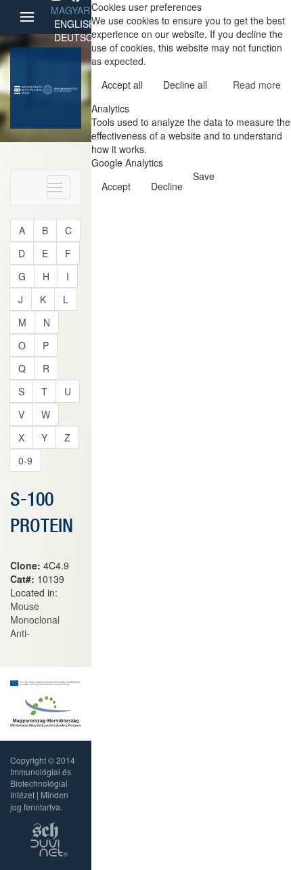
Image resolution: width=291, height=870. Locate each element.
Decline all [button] (185, 84)
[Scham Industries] (45, 829)
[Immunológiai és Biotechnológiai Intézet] (28, 88)
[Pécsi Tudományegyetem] (60, 88)
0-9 (25, 460)
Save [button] (204, 176)
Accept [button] (116, 186)
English (74, 23)
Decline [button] (167, 186)
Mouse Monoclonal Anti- (35, 619)
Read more (257, 84)
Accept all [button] (122, 84)
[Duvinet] (49, 846)
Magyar (70, 10)
